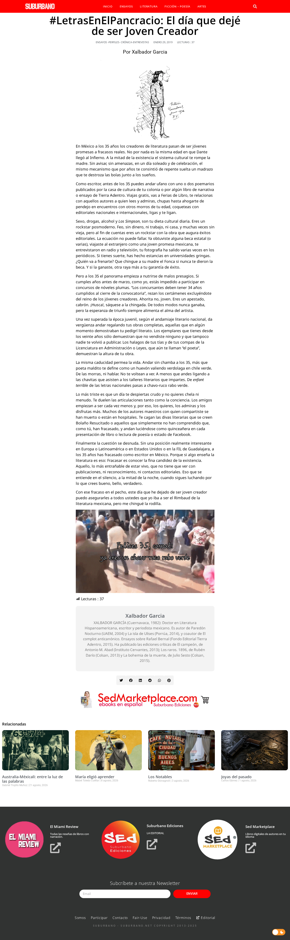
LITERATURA (148, 6)
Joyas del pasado (236, 776)
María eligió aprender (94, 776)
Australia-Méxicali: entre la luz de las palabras (32, 779)
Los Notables (160, 776)
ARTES (201, 6)
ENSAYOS (126, 6)
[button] (254, 6)
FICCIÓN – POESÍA (177, 6)
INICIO (108, 6)
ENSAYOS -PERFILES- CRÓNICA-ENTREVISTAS (122, 42)
